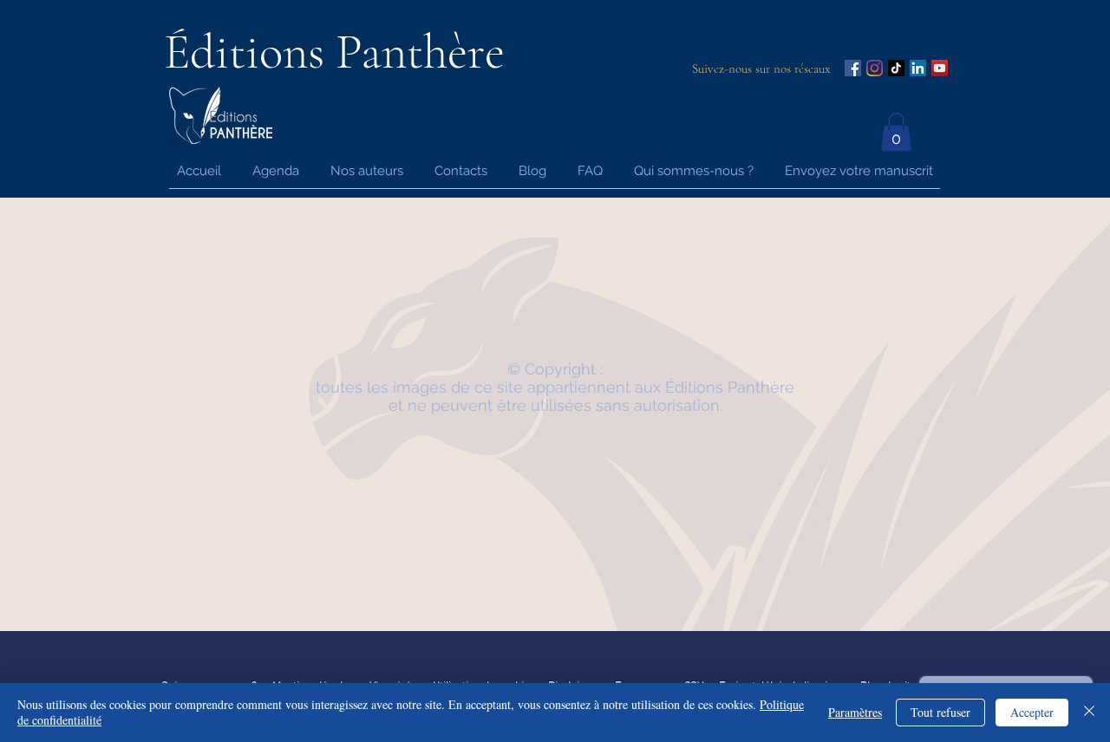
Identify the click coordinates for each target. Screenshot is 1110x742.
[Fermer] (1089, 712)
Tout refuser (940, 712)
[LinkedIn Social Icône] (918, 68)
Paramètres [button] (855, 712)
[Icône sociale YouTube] (939, 68)
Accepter (1032, 712)
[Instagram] (874, 68)
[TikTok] (896, 68)
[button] (896, 132)
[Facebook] (853, 68)
